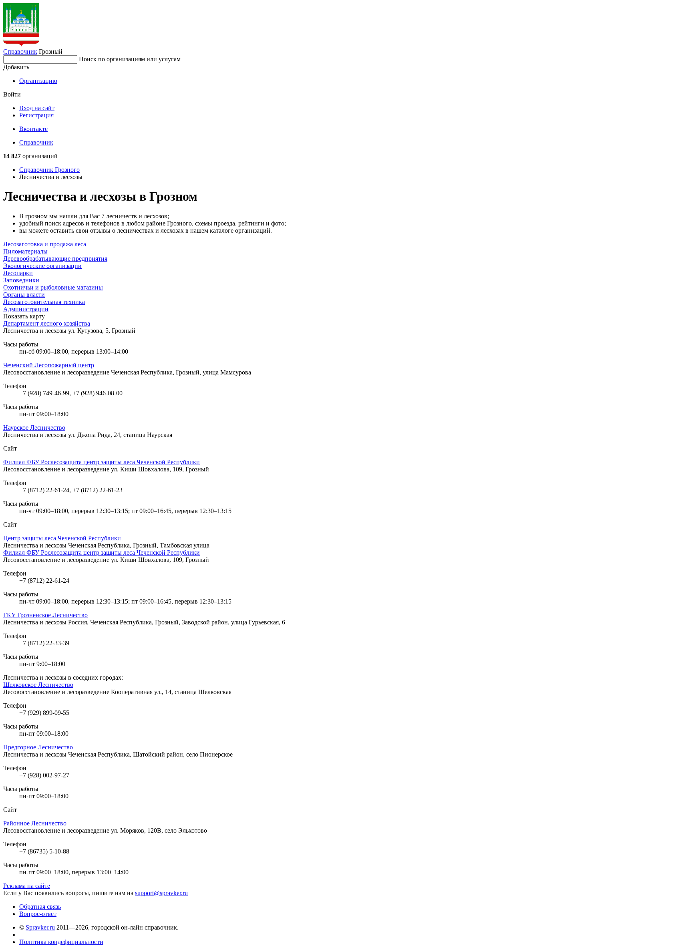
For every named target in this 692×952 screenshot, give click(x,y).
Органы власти (24, 294)
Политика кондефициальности (61, 941)
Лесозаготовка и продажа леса (44, 244)
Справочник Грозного (49, 169)
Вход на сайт (36, 108)
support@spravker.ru (161, 893)
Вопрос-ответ (37, 913)
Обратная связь (40, 906)
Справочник (20, 51)
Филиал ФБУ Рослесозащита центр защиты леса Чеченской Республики (101, 462)
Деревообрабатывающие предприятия (55, 258)
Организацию (38, 80)
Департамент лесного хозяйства (46, 323)
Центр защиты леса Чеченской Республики (62, 538)
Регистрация (36, 115)
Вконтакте (33, 128)
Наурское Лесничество (34, 427)
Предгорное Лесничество (38, 747)
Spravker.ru (40, 927)
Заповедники (21, 280)
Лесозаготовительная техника (44, 301)
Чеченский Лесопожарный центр (48, 365)
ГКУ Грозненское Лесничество (45, 615)
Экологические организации (42, 265)
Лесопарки (18, 273)
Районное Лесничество (34, 823)
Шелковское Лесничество (38, 684)
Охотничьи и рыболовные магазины (53, 287)
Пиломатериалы (25, 251)
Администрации (25, 309)
